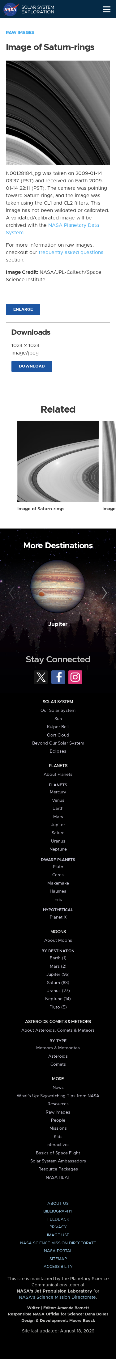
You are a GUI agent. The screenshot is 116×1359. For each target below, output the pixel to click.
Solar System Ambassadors (58, 1161)
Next (103, 593)
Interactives (58, 1145)
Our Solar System (58, 710)
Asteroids (58, 1056)
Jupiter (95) (58, 974)
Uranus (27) (58, 991)
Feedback (58, 1219)
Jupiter (57, 624)
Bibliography (58, 1211)
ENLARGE (23, 310)
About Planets (58, 774)
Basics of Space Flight (58, 1153)
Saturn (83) (58, 983)
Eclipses (58, 751)
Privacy (58, 1227)
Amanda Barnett (73, 1308)
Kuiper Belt (58, 727)
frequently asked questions (71, 252)
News (58, 1087)
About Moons (58, 940)
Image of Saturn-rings (40, 509)
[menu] (107, 9)
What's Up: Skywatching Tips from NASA (58, 1096)
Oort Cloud (58, 735)
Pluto (58, 867)
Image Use (58, 1235)
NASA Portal (58, 1251)
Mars (58, 817)
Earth (58, 808)
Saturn (58, 833)
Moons (58, 932)
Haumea (58, 891)
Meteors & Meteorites (58, 1048)
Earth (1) (58, 958)
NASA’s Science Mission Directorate (57, 1297)
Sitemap (58, 1259)
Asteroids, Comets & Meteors (58, 1022)
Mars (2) (58, 966)
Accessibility (58, 1267)
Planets (58, 766)
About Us (58, 1204)
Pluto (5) (58, 1007)
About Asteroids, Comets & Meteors (58, 1030)
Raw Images (20, 33)
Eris (58, 900)
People (58, 1120)
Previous (12, 593)
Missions (58, 1128)
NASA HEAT (58, 1177)
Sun (58, 719)
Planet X (58, 917)
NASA (8, 9)
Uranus (58, 841)
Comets (58, 1064)
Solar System (58, 702)
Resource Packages (58, 1169)
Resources (58, 1104)
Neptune (58, 849)
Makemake (58, 883)
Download (32, 366)
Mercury (58, 792)
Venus (58, 800)
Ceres (58, 875)
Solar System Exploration (34, 9)
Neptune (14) (58, 999)
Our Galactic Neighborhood (34, 23)
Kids (58, 1137)
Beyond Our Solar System (58, 743)
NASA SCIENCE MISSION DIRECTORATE (58, 1243)
